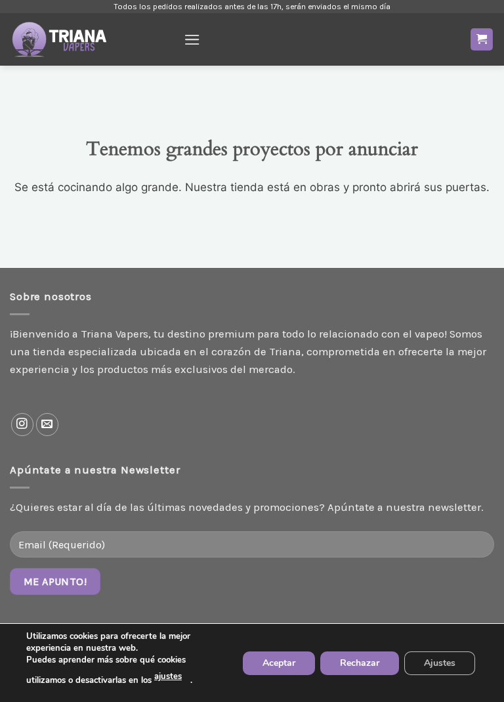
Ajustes (439, 662)
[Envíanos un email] (47, 424)
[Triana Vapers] (92, 39)
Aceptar (278, 662)
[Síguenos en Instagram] (22, 424)
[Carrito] (482, 39)
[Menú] (192, 39)
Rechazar (359, 662)
